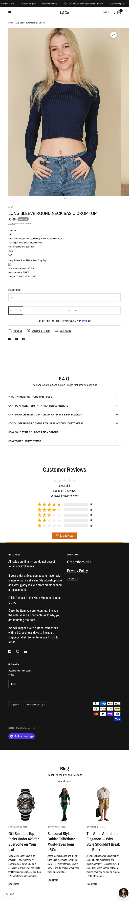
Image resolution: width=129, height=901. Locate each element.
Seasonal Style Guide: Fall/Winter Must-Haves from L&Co (61, 841)
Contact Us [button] (72, 578)
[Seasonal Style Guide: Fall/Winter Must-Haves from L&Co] (65, 804)
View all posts (64, 781)
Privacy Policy (77, 570)
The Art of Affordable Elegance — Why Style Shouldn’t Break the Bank (103, 841)
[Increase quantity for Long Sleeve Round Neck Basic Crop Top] (20, 310)
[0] (118, 12)
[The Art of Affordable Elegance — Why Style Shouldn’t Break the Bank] (104, 804)
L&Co (64, 12)
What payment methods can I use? (30, 397)
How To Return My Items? (24, 441)
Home (10, 22)
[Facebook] (12, 651)
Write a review (64, 535)
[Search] (113, 12)
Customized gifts (20, 4)
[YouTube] (28, 651)
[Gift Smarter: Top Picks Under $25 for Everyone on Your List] (25, 804)
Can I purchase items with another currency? (38, 405)
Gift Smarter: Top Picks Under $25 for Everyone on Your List (23, 841)
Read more (13, 883)
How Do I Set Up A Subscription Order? (33, 432)
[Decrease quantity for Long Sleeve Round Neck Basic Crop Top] (11, 310)
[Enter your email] (29, 684)
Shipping (11, 223)
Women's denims (42, 4)
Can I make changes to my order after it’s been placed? (45, 414)
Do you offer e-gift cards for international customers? (45, 423)
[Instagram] (20, 651)
